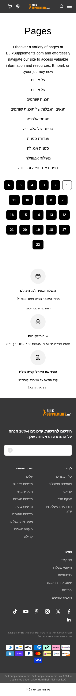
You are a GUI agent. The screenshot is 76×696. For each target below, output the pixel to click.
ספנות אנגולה (38, 148)
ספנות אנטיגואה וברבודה (38, 168)
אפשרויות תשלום (21, 521)
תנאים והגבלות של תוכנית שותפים (38, 109)
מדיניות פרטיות (23, 484)
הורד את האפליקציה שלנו (58, 509)
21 (12, 230)
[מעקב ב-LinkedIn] (69, 620)
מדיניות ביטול (24, 506)
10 (27, 200)
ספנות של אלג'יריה (38, 129)
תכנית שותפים (38, 99)
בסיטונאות (65, 575)
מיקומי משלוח (23, 529)
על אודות (38, 80)
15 (25, 215)
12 (64, 215)
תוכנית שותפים (62, 597)
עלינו (29, 476)
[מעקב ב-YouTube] (26, 611)
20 (25, 230)
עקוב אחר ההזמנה (59, 582)
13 (51, 215)
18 (51, 230)
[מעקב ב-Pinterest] (36, 611)
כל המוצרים (64, 476)
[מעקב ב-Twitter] (58, 611)
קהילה (28, 536)
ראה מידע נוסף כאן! (38, 308)
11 (14, 200)
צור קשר (66, 560)
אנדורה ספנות (38, 139)
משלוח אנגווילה (38, 158)
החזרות (67, 590)
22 (38, 244)
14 (38, 215)
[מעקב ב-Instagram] (47, 611)
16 (12, 215)
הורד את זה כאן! (38, 387)
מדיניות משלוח (23, 499)
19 (38, 230)
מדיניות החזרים (22, 514)
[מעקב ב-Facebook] (69, 611)
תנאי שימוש (25, 491)
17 (64, 230)
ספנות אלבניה (38, 119)
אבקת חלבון (64, 499)
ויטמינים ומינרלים (60, 484)
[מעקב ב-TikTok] (15, 611)
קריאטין (67, 491)
